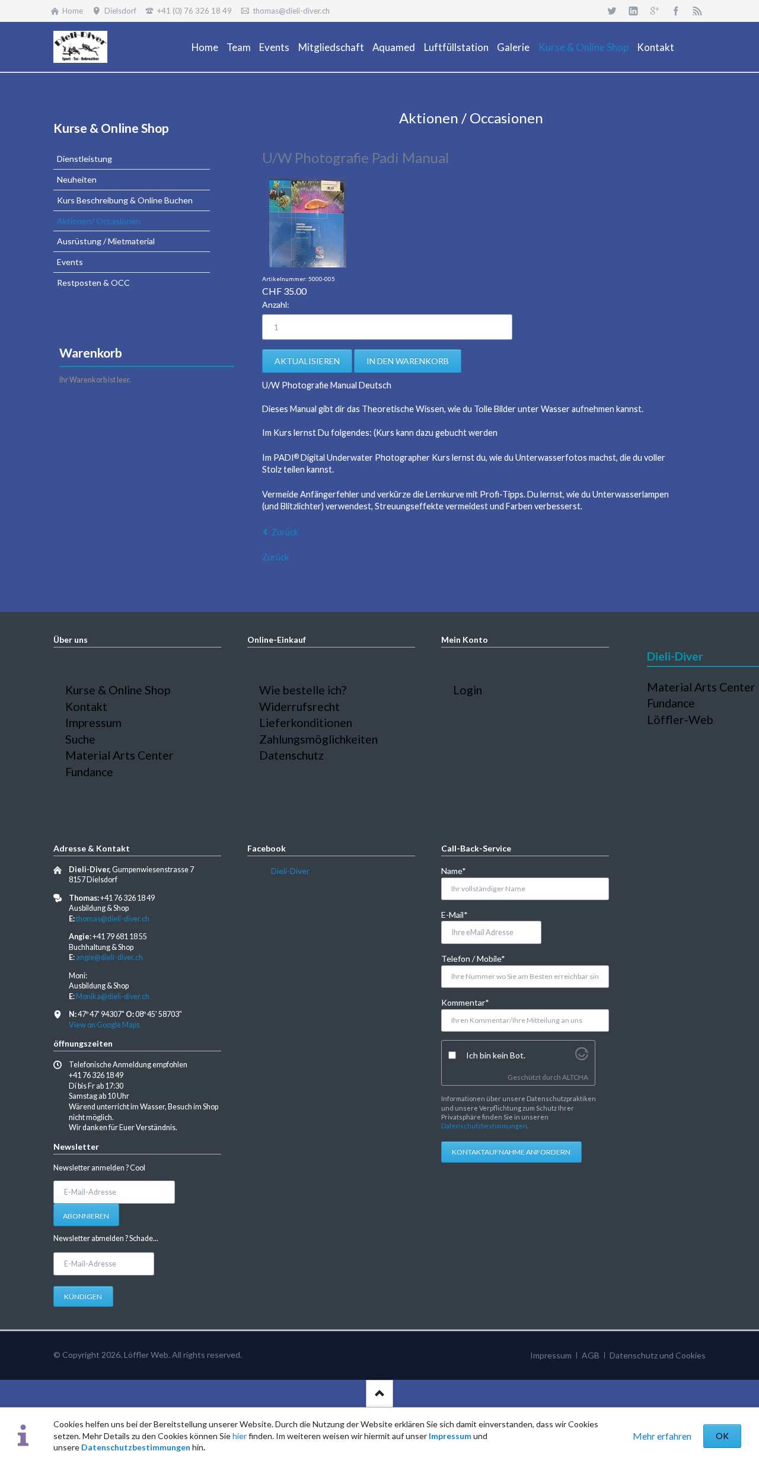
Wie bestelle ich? (302, 690)
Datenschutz (291, 755)
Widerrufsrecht (299, 706)
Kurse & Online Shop (111, 127)
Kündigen (83, 1296)
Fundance (89, 772)
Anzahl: (275, 304)
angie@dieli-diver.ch (109, 957)
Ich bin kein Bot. (495, 1055)
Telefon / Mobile (473, 958)
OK (722, 1436)
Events (70, 262)
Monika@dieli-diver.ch (112, 996)
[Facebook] (676, 10)
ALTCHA (575, 1077)
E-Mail (460, 914)
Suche (80, 739)
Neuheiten (77, 179)
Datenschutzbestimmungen (135, 1447)
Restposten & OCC (93, 283)
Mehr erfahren (662, 1435)
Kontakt (86, 706)
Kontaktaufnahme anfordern (511, 1151)
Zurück (285, 532)
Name (460, 870)
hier (239, 1436)
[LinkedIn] (633, 10)
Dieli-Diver (290, 871)
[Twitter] (612, 10)
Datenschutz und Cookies (658, 1355)
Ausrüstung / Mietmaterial (106, 241)
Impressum (450, 1436)
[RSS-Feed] (697, 10)
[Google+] (654, 10)
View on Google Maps (104, 1024)
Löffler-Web (680, 719)
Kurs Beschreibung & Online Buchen (125, 200)
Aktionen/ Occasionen (99, 221)
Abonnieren (86, 1215)
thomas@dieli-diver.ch (112, 918)
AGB (590, 1355)
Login (467, 690)
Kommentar (465, 1002)
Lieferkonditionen (305, 722)
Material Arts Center (119, 755)
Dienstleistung (84, 159)
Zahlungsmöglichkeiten (318, 739)
